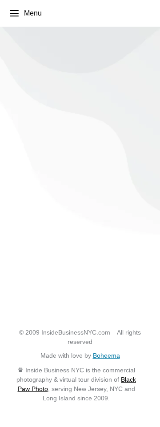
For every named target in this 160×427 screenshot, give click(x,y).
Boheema (106, 355)
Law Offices (32, 139)
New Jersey (78, 139)
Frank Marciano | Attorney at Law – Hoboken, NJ (71, 116)
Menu (33, 13)
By (31, 175)
